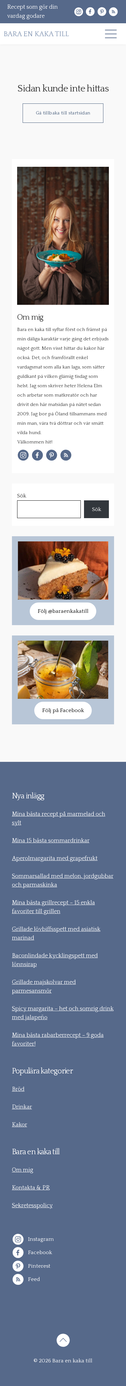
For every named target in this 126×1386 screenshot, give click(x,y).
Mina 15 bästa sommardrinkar (50, 840)
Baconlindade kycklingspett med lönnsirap (55, 960)
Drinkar (22, 1107)
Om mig (22, 1170)
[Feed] (113, 11)
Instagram (40, 1239)
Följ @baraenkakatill (63, 611)
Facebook (39, 1252)
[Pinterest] (102, 11)
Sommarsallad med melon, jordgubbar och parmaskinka (62, 880)
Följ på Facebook (63, 710)
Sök (21, 496)
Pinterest (38, 1266)
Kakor (19, 1125)
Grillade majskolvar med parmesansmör (44, 986)
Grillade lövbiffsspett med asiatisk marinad (56, 933)
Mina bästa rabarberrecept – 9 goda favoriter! (58, 1039)
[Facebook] (90, 11)
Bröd (18, 1089)
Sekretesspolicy (32, 1205)
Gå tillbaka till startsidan (63, 113)
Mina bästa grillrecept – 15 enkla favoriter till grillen (53, 907)
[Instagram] (78, 11)
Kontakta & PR (31, 1188)
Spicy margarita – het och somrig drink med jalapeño (63, 1013)
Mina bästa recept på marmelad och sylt (58, 818)
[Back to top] (63, 1341)
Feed (33, 1279)
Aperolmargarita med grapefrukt (55, 858)
